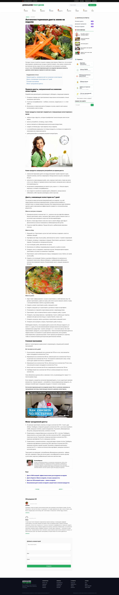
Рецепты (44, 587)
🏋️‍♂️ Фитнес (34, 10)
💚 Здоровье (42, 10)
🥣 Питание (51, 10)
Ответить (27, 512)
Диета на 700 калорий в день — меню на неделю (41, 480)
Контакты (73, 587)
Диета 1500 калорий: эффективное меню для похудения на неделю (47, 475)
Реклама (58, 587)
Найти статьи (92, 5)
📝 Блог (93, 10)
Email (28, 559)
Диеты (27, 16)
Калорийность (60, 582)
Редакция (73, 582)
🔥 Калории (85, 10)
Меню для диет (88, 585)
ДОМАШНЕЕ (33, 5)
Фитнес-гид (44, 582)
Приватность (73, 584)
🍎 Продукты (60, 10)
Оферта (72, 585)
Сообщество (59, 584)
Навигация (59, 585)
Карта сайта (87, 587)
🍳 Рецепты (69, 10)
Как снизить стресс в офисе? (84, 98)
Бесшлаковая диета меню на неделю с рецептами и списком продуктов (48, 483)
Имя (28, 553)
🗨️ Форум (77, 10)
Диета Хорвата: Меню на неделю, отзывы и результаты (43, 478)
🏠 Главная (26, 10)
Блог (86, 582)
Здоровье (44, 584)
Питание (44, 585)
